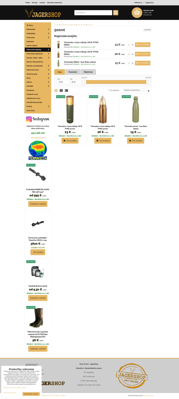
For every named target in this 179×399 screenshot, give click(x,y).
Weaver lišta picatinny (35, 62)
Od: (58, 79)
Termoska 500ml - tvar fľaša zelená (80, 62)
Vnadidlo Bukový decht (37, 286)
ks (132, 45)
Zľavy (30, 25)
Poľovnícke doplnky (34, 50)
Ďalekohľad (31, 29)
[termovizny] (38, 159)
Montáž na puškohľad (34, 66)
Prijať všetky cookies (31, 394)
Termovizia (31, 37)
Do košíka (143, 44)
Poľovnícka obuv (33, 70)
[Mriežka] (56, 91)
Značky (29, 106)
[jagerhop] (46, 387)
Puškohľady (31, 33)
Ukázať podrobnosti (9, 393)
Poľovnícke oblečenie (35, 54)
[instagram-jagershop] (38, 122)
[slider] (84, 82)
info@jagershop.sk (38, 138)
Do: (71, 79)
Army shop (31, 110)
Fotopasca (30, 90)
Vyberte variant (38, 204)
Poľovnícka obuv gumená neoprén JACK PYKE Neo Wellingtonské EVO (38, 334)
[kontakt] (132, 376)
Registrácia (150, 3)
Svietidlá (30, 86)
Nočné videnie (32, 45)
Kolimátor (30, 41)
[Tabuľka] (66, 91)
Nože (28, 78)
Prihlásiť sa (138, 3)
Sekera (29, 82)
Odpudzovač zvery (33, 98)
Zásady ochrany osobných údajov (53, 395)
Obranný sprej (32, 74)
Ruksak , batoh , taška (34, 58)
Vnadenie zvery (32, 94)
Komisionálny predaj (34, 102)
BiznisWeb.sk (148, 395)
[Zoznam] (61, 91)
